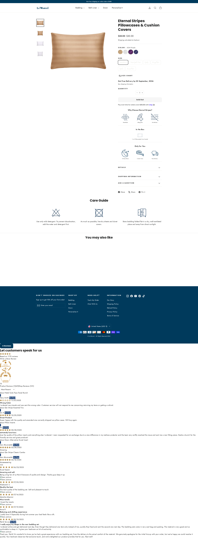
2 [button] (1, 465)
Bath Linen (93, 7)
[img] (5, 400)
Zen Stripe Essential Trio (14, 407)
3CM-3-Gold (120, 52)
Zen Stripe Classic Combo (15, 452)
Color (126, 48)
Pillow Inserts (10, 422)
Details (122, 167)
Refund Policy (112, 308)
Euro (121, 68)
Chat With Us (92, 304)
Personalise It (117, 7)
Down (105, 7)
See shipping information (125, 84)
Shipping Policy (113, 304)
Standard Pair (135, 62)
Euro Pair (130, 68)
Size (120, 58)
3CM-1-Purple (130, 52)
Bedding (79, 7)
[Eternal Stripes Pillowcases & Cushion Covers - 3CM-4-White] (40, 278)
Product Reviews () (9, 386)
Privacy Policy (112, 312)
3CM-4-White (125, 52)
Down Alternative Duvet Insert (16, 440)
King (146, 62)
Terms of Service (113, 315)
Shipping (121, 40)
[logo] (42, 8)
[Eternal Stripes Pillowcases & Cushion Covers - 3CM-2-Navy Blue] (45, 278)
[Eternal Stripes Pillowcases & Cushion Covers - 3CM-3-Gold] (37, 278)
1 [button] (0, 465)
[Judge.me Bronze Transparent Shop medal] (99, 365)
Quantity (123, 89)
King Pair (155, 62)
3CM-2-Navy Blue (136, 52)
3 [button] (2, 465)
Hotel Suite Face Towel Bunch (16, 393)
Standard (123, 62)
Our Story (110, 300)
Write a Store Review (8, 358)
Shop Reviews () (26, 386)
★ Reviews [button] (6, 346)
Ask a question (126, 183)
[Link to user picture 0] (99, 492)
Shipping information (129, 177)
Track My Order (93, 300)
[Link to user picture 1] (99, 495)
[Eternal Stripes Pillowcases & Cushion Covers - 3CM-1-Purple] (42, 278)
